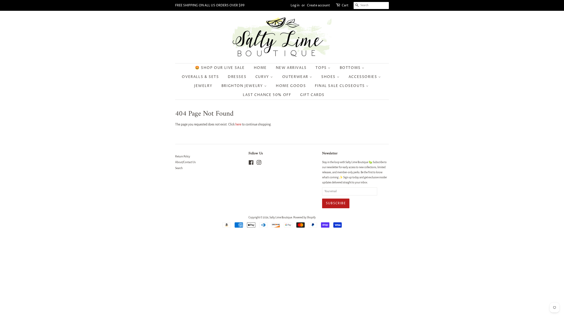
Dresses (237, 76)
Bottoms (351, 67)
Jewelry (203, 85)
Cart (345, 5)
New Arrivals (291, 67)
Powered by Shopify (304, 217)
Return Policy (182, 156)
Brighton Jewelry (242, 85)
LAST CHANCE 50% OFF (267, 94)
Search (179, 168)
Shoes (329, 76)
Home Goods (291, 85)
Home (260, 67)
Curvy (263, 76)
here (238, 124)
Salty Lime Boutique (280, 217)
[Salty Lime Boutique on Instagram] (258, 163)
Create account (318, 5)
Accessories (363, 76)
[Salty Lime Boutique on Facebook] (251, 163)
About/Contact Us (185, 162)
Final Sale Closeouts (340, 85)
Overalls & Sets (200, 76)
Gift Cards (312, 94)
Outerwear (296, 76)
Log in (295, 5)
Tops (321, 67)
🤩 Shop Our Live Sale (220, 67)
